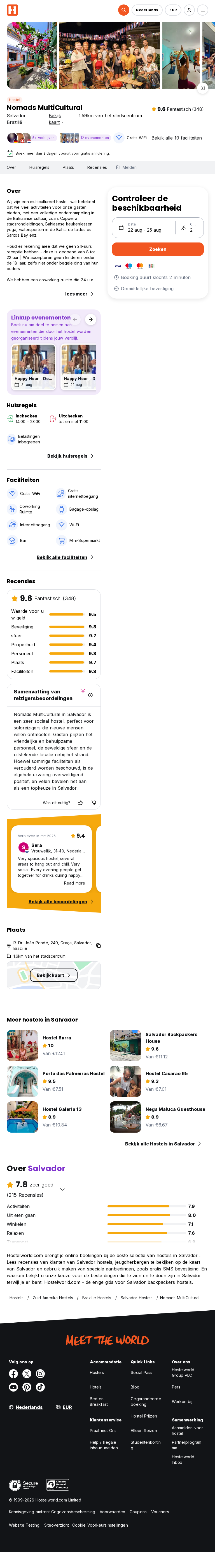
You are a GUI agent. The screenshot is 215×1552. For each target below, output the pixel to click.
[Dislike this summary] (93, 802)
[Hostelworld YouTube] (13, 1387)
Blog (135, 1387)
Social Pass (141, 1372)
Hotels (96, 1387)
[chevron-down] (62, 1189)
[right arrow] (90, 319)
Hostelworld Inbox (183, 1459)
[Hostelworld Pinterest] (26, 1387)
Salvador (16, 115)
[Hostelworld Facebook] (13, 1373)
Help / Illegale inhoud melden (104, 1445)
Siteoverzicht (56, 1525)
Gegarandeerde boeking (146, 1401)
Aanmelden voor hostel (187, 1430)
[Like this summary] (80, 802)
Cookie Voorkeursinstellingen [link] (100, 1525)
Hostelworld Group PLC (183, 1372)
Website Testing (24, 1525)
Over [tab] (11, 167)
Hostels (97, 1372)
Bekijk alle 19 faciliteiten (176, 138)
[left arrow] (75, 319)
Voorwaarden (112, 1511)
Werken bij (182, 1401)
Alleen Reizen (144, 1430)
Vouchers (160, 1511)
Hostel (14, 100)
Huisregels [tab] (39, 167)
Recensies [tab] (97, 167)
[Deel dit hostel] (202, 88)
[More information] (90, 695)
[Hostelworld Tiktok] (40, 1387)
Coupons (138, 1511)
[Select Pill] (123, 10)
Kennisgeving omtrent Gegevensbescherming (52, 1511)
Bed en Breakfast (99, 1401)
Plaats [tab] (68, 167)
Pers (176, 1387)
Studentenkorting (146, 1445)
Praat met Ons (103, 1430)
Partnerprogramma (186, 1445)
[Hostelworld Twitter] (26, 1373)
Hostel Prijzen (144, 1416)
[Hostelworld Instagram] (40, 1373)
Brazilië (14, 122)
